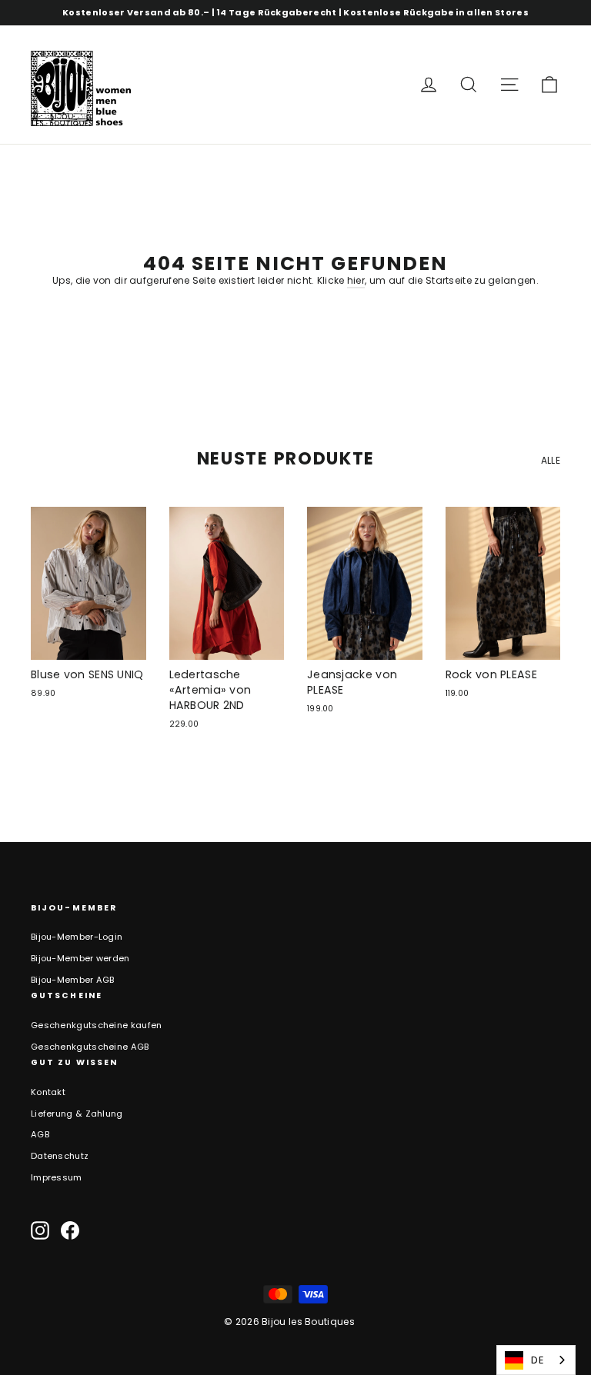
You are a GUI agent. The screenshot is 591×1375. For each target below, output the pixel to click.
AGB (40, 1134)
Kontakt (48, 1092)
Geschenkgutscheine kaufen (96, 1025)
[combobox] (536, 1360)
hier (356, 280)
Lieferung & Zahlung (77, 1113)
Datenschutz (59, 1156)
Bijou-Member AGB (73, 980)
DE (537, 1360)
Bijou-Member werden (80, 958)
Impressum (56, 1177)
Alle (550, 460)
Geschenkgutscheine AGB (90, 1046)
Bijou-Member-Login (76, 937)
